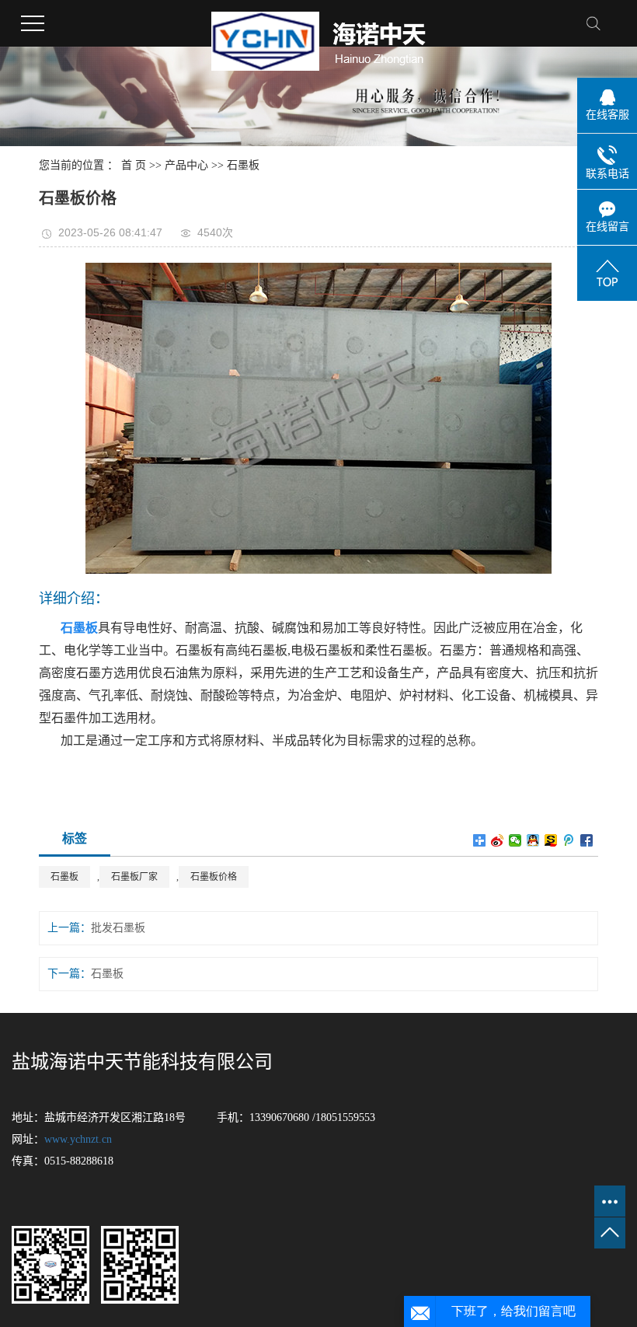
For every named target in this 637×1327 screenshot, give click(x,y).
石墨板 (243, 165)
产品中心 (186, 165)
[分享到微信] (515, 840)
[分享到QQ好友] (533, 840)
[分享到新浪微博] (497, 840)
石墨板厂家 (134, 876)
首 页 (133, 165)
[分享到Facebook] (586, 840)
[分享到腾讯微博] (569, 840)
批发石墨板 (118, 928)
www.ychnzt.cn (78, 1139)
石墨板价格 (213, 876)
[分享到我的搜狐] (551, 840)
